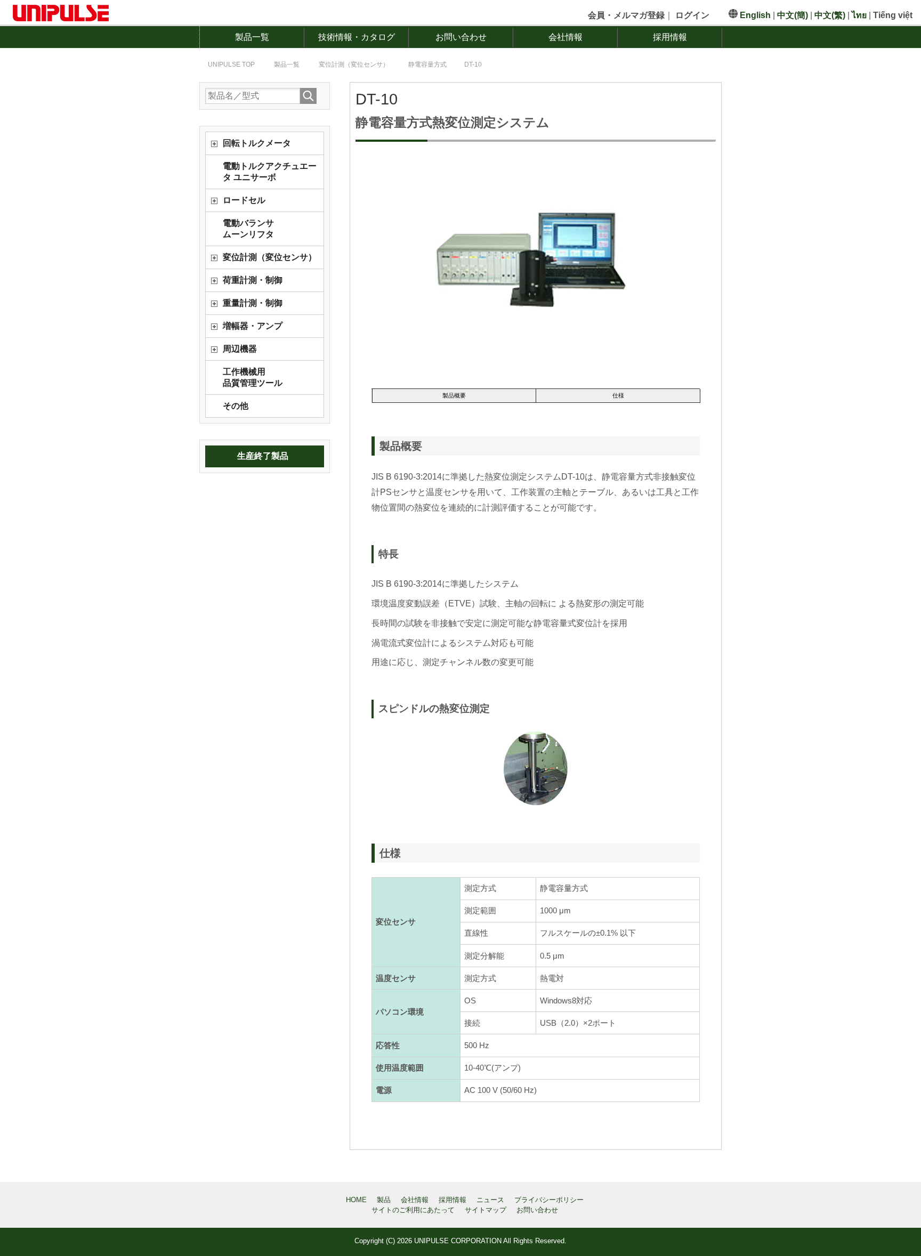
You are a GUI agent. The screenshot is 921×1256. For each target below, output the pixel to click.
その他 (235, 405)
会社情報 (565, 37)
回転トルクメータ (257, 143)
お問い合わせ (461, 37)
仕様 (618, 395)
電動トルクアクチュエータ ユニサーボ (270, 171)
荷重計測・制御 (252, 280)
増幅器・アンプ (252, 325)
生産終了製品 (262, 455)
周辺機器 (240, 348)
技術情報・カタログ (356, 37)
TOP (237, 64)
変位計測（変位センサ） (270, 257)
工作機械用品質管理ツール (252, 377)
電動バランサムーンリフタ (248, 228)
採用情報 (670, 37)
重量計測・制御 (252, 302)
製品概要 (454, 395)
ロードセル (244, 200)
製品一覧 (252, 37)
